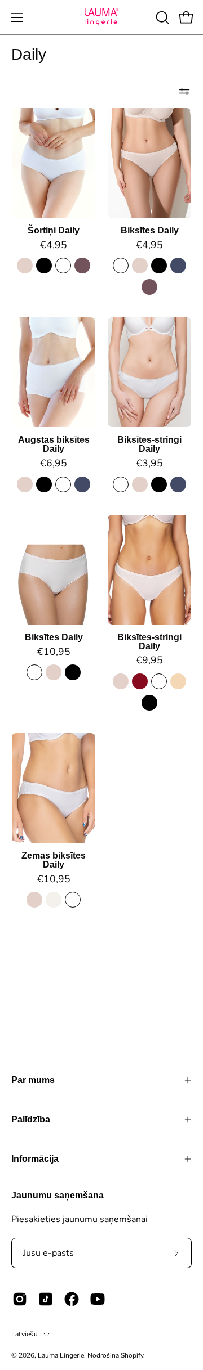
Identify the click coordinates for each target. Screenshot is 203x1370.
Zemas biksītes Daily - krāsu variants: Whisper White (53, 899)
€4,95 (53, 245)
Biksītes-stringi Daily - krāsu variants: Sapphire (178, 484)
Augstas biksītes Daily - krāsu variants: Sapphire (82, 484)
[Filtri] (184, 91)
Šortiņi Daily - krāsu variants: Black (44, 265)
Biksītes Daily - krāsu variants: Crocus (149, 287)
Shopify (132, 1355)
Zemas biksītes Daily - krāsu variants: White (73, 899)
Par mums (33, 1080)
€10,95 (53, 652)
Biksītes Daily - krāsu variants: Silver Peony (140, 265)
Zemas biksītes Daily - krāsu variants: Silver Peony (34, 899)
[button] (161, 17)
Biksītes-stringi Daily (149, 444)
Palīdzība (30, 1119)
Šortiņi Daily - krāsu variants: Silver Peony (25, 265)
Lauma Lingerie (61, 1355)
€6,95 (53, 464)
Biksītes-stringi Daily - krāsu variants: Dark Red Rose (140, 681)
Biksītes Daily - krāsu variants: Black (159, 265)
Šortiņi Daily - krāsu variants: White (63, 265)
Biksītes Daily (150, 230)
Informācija (35, 1159)
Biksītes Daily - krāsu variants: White (121, 265)
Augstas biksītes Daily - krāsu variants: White (63, 484)
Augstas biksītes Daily (54, 444)
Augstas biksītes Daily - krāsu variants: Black (44, 484)
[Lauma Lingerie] (101, 17)
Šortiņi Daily (54, 230)
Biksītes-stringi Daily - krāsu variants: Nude (178, 681)
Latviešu (24, 1333)
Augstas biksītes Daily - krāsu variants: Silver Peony (25, 484)
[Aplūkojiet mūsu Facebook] (71, 1299)
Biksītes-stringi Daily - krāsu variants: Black (159, 484)
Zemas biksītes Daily (53, 860)
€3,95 (149, 464)
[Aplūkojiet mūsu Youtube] (97, 1299)
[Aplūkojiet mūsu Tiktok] (45, 1299)
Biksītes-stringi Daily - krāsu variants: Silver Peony (140, 484)
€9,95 (149, 660)
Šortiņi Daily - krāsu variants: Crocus (82, 265)
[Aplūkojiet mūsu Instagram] (19, 1299)
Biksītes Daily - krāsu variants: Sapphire (178, 265)
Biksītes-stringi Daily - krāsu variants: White (121, 484)
